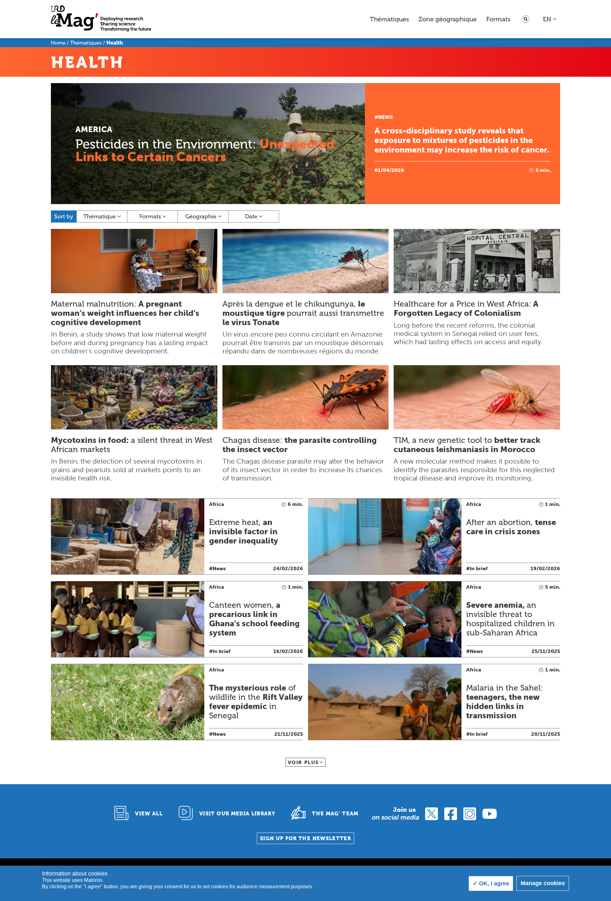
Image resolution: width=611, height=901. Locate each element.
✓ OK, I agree (491, 883)
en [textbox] (547, 19)
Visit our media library (237, 814)
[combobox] (550, 19)
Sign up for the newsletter (305, 838)
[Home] (101, 19)
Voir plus (303, 762)
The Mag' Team (335, 814)
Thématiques (389, 19)
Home (58, 43)
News (385, 117)
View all (149, 814)
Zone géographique (447, 19)
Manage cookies (543, 883)
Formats (498, 19)
